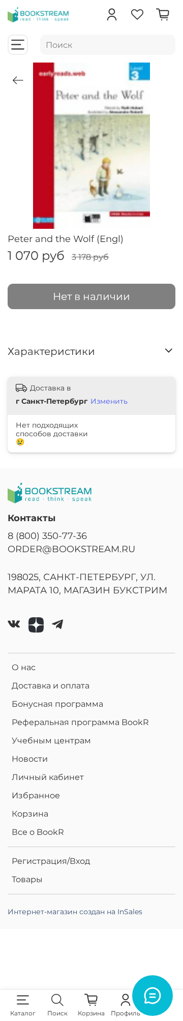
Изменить (109, 401)
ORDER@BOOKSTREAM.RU (71, 549)
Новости (30, 759)
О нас (24, 667)
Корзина (30, 814)
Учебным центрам (51, 740)
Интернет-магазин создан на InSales (75, 911)
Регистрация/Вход (51, 861)
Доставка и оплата (50, 685)
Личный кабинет (48, 777)
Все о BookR (38, 832)
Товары (27, 879)
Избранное (36, 795)
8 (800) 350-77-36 (47, 535)
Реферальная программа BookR (80, 722)
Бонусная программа (57, 704)
